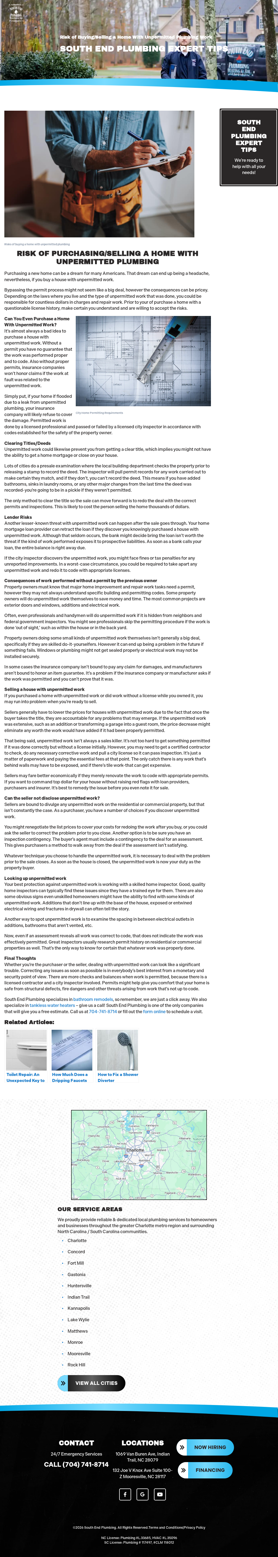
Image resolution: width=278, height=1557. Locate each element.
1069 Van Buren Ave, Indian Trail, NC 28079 (143, 1457)
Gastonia (77, 1274)
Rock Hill (76, 1364)
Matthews (78, 1331)
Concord (76, 1251)
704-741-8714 (103, 1011)
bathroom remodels (93, 999)
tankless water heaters (52, 1005)
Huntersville (79, 1285)
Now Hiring (210, 1447)
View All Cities (96, 1383)
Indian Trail (79, 1297)
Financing (210, 1470)
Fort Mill (76, 1263)
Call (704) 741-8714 (76, 1465)
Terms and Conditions (166, 1528)
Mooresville (79, 1353)
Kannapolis (79, 1308)
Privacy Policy (194, 1528)
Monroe (75, 1342)
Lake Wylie (78, 1319)
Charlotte (77, 1240)
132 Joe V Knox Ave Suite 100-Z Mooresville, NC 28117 (143, 1473)
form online (154, 1011)
